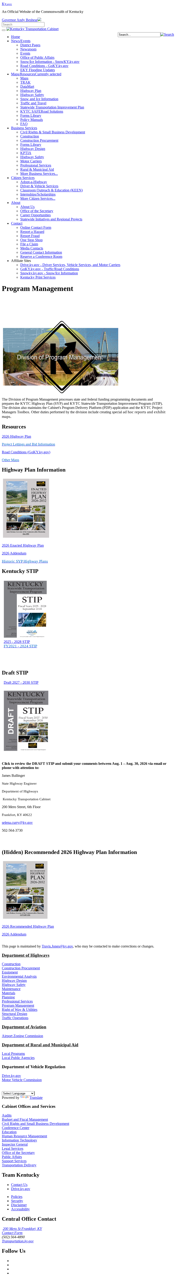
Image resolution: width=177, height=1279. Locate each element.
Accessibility (20, 1209)
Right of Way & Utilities (19, 1010)
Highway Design (14, 981)
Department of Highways (25, 955)
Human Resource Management (24, 1136)
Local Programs (13, 1054)
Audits (7, 1115)
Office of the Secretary (18, 1153)
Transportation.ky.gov (18, 1241)
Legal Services (12, 1148)
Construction (11, 964)
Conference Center (15, 1128)
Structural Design (14, 1014)
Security (17, 1201)
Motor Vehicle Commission (22, 1080)
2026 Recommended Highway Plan (28, 926)
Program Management (18, 1005)
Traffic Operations (15, 1018)
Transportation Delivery (19, 1165)
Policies (16, 1197)
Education (9, 1132)
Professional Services (17, 1001)
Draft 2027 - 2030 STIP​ (21, 682)
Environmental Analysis (19, 976)
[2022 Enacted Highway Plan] (26, 538)
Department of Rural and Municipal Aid (40, 1044)
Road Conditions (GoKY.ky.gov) (26, 452)
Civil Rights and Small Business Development (35, 1124)
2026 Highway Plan (16, 436)
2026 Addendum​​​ (14, 553)
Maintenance (11, 989)
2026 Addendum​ (14, 934)
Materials (8, 993)
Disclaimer (19, 1205)
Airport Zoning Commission (22, 1036)
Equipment (10, 972)
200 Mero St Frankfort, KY (22, 1229)
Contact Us (19, 1185)
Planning (8, 997)
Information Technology (19, 1140)
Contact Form (12, 1233)
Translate (36, 1098)
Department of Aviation (24, 1026)
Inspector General (15, 1144)
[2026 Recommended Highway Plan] (25, 919)
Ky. (7, 4)
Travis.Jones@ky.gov (57, 946)
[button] (167, 34)
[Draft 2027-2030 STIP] (26, 752)
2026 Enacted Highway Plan (23, 545)
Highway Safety (14, 985)
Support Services (14, 1161)
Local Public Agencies (18, 1058)
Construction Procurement (21, 968)
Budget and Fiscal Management (25, 1119)
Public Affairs (12, 1157)
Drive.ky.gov (11, 1076)
